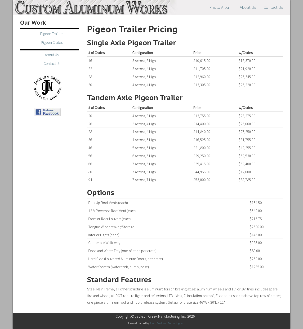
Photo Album (220, 7)
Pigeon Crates (51, 42)
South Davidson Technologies (166, 323)
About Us (248, 7)
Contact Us (273, 7)
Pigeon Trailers (51, 33)
